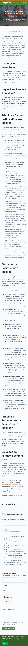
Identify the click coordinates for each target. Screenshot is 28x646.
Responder (23, 515)
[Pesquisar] (23, 2)
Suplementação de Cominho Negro (11, 484)
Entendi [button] (5, 643)
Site (4, 590)
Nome (5, 581)
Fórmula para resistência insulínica (17, 551)
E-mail (5, 585)
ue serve (19, 495)
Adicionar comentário (8, 609)
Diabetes (10, 20)
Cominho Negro (11, 553)
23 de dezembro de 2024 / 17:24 (11, 515)
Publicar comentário (8, 628)
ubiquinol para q (12, 495)
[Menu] (25, 2)
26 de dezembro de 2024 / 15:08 (14, 531)
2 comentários (17, 20)
